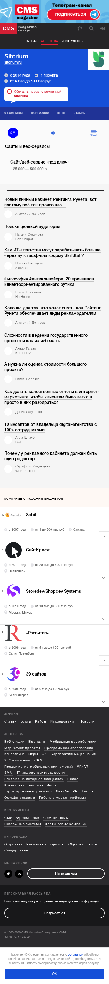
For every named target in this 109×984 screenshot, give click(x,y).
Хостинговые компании (66, 824)
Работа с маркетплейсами (62, 798)
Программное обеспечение (68, 748)
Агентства (49, 41)
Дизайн (62, 791)
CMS (8, 818)
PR (75, 791)
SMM (8, 773)
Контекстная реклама (23, 785)
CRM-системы (56, 818)
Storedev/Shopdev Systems (53, 591)
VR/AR (82, 767)
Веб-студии (14, 742)
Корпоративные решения (73, 754)
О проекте (13, 844)
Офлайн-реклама (19, 798)
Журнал (32, 41)
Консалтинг (14, 754)
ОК (54, 974)
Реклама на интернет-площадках (34, 779)
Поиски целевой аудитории (32, 226)
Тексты (88, 791)
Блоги (26, 721)
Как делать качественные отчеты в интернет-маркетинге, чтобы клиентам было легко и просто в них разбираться (51, 397)
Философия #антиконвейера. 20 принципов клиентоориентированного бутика (49, 282)
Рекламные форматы (45, 844)
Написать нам (66, 874)
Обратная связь (82, 844)
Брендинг (37, 742)
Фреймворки (27, 818)
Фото (51, 785)
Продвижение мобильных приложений (38, 767)
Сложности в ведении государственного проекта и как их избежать (46, 338)
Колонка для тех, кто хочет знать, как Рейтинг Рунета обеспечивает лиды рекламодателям (52, 311)
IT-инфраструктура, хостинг (42, 773)
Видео (72, 779)
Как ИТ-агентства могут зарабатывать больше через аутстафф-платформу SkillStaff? (52, 253)
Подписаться (54, 913)
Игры (33, 754)
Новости (87, 721)
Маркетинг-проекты (22, 748)
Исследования (63, 721)
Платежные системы (22, 824)
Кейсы (40, 721)
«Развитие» (37, 633)
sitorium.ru (13, 62)
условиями (75, 954)
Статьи (10, 721)
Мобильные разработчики (73, 742)
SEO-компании (17, 760)
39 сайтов (36, 674)
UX (44, 754)
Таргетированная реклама (28, 791)
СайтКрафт (38, 550)
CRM (38, 760)
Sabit (31, 515)
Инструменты (73, 41)
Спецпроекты (16, 850)
